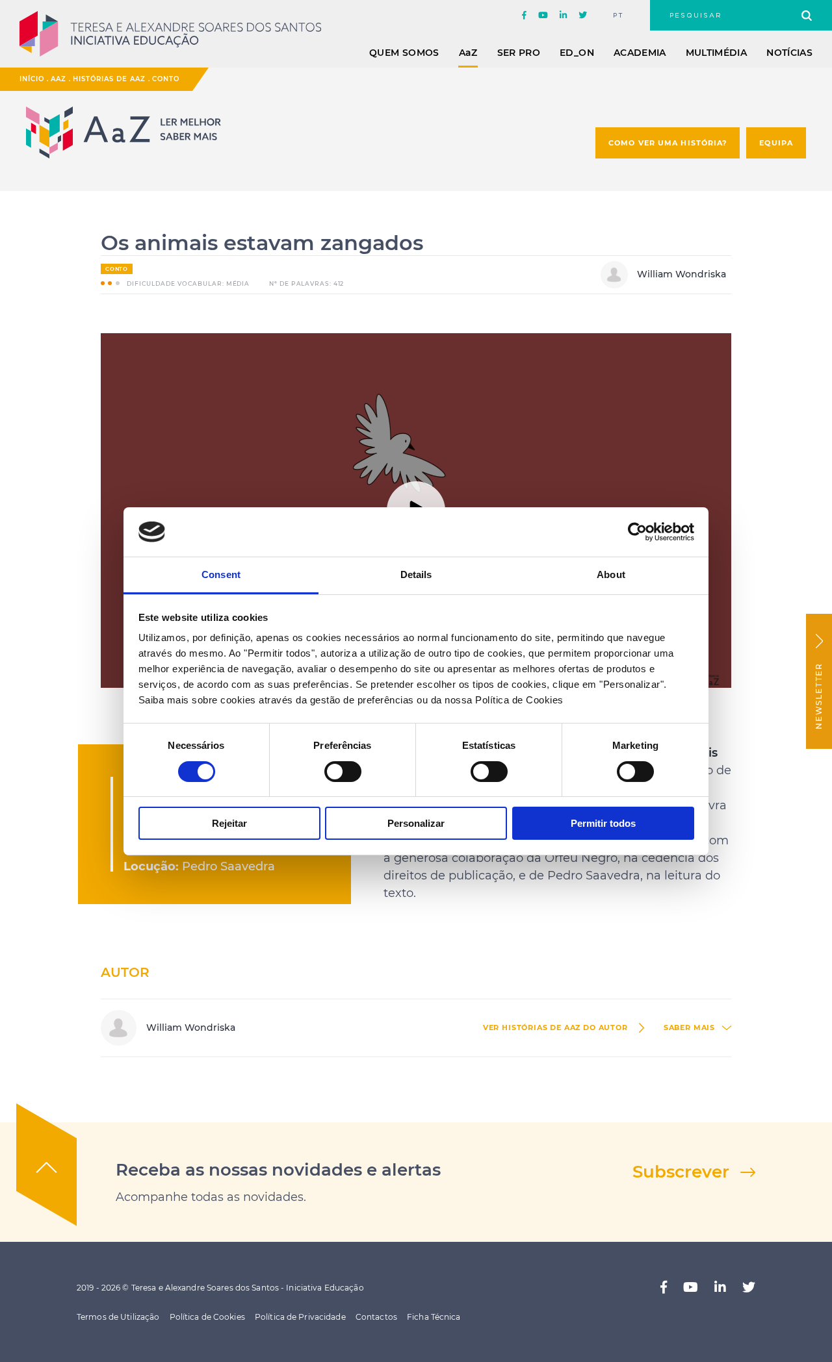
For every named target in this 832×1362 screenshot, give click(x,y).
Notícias (789, 52)
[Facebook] (524, 15)
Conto (165, 79)
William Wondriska (680, 274)
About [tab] (611, 574)
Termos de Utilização (118, 1317)
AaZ (58, 79)
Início (32, 79)
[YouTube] (543, 15)
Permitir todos (603, 823)
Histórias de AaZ (109, 79)
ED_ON (577, 52)
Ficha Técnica (434, 1317)
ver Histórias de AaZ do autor (555, 1028)
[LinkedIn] (563, 15)
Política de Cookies (207, 1317)
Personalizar (416, 823)
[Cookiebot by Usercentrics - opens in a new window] (637, 532)
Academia (640, 52)
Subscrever (680, 1171)
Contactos (376, 1317)
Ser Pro (518, 52)
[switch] (342, 771)
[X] (582, 15)
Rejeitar (229, 823)
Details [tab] (416, 574)
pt (618, 15)
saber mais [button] (689, 1028)
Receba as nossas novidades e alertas (278, 1169)
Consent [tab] (221, 574)
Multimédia (717, 52)
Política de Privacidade (300, 1317)
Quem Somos (404, 52)
